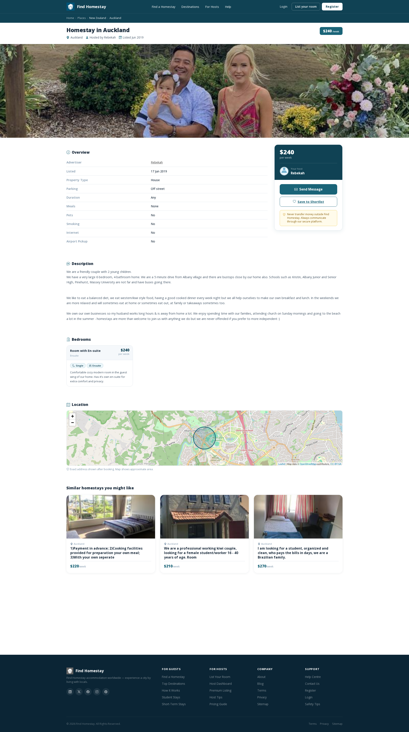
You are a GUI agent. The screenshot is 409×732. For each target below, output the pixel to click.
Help (228, 7)
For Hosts (212, 7)
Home (70, 18)
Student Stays (171, 697)
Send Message (311, 189)
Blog (260, 684)
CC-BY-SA (335, 464)
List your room (306, 6)
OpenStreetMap (308, 464)
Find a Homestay (163, 7)
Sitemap (262, 704)
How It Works (171, 690)
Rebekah (157, 162)
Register (332, 6)
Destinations (190, 7)
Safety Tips (312, 704)
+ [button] (72, 416)
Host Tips (216, 697)
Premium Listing (220, 690)
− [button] (72, 422)
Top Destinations (173, 684)
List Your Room (220, 677)
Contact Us (312, 684)
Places (82, 18)
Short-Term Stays (174, 704)
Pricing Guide (218, 704)
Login (283, 6)
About (261, 677)
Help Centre (313, 677)
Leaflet (281, 464)
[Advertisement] (194, 615)
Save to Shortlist (311, 202)
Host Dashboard (221, 684)
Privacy (262, 697)
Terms (261, 690)
